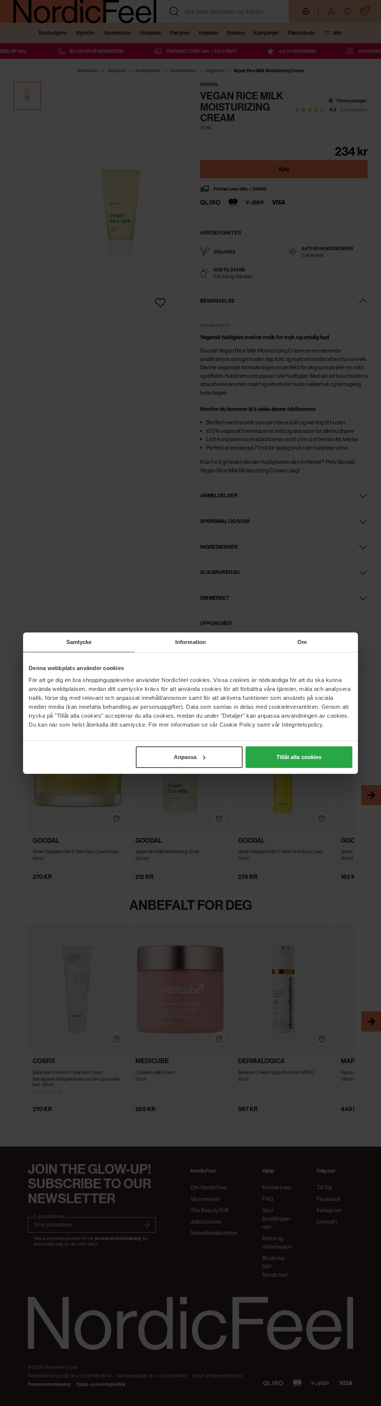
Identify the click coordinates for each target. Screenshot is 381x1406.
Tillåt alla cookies (299, 757)
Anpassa (185, 757)
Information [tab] (190, 642)
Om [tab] (302, 642)
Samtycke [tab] (79, 642)
